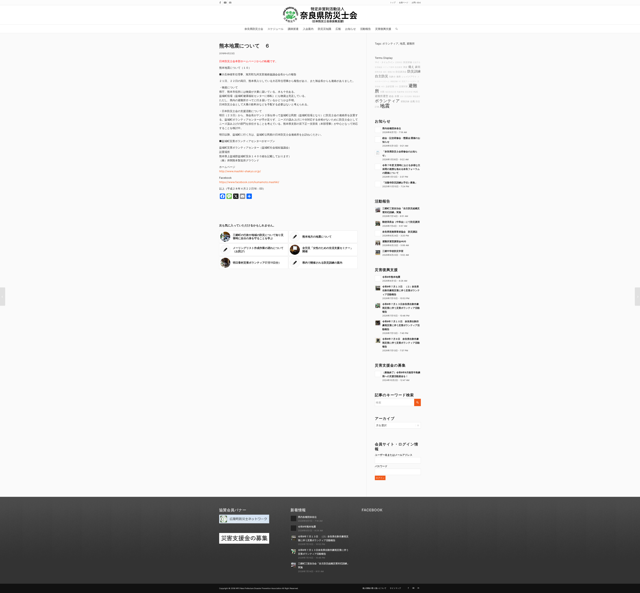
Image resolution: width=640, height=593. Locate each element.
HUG (415, 92)
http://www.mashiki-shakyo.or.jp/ (240, 171)
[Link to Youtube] (225, 2)
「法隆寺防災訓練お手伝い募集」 (399, 182)
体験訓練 (394, 81)
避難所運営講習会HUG (394, 241)
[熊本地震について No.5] (2, 296)
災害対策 (403, 86)
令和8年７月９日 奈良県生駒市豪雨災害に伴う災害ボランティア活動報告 (401, 343)
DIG (396, 87)
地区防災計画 (390, 92)
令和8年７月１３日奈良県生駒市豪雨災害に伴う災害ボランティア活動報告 (401, 308)
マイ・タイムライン (384, 62)
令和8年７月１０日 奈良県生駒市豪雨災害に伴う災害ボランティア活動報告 (401, 325)
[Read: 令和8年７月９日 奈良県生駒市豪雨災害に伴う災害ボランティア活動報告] (378, 340)
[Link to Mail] (230, 2)
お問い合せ (416, 2)
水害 (396, 96)
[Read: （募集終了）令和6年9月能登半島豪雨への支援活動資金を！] (378, 374)
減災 (385, 72)
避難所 (411, 43)
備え (411, 67)
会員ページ (403, 2)
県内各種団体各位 (391, 128)
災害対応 (398, 62)
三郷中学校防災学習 (392, 251)
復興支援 (378, 72)
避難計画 (391, 72)
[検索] (395, 29)
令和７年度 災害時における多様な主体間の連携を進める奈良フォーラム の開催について (401, 169)
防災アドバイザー (409, 81)
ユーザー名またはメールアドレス (393, 454)
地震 (402, 43)
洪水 (402, 96)
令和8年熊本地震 (391, 277)
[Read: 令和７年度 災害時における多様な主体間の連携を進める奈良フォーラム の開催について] (378, 167)
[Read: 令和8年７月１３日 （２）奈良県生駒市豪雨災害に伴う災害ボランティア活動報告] (378, 288)
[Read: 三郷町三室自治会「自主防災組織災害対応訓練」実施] (378, 210)
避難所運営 (381, 96)
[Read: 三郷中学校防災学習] (378, 253)
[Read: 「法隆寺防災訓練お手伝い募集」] (378, 184)
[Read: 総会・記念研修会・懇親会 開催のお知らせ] (378, 140)
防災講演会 (401, 72)
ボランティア (390, 43)
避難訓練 (405, 101)
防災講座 (408, 96)
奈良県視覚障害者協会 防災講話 (399, 231)
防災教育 (398, 67)
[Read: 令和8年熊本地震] (378, 278)
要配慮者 (416, 96)
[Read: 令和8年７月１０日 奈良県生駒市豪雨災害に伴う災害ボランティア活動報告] (378, 323)
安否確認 (378, 67)
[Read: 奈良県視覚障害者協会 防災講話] (378, 233)
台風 (412, 101)
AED (383, 87)
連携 (398, 76)
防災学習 (408, 92)
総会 (391, 96)
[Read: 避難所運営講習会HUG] (378, 243)
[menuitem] (392, 2)
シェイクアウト (409, 76)
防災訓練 (414, 71)
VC (399, 81)
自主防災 (381, 76)
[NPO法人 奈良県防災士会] (320, 15)
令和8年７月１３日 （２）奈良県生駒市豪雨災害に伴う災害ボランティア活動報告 (401, 290)
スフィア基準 (388, 67)
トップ (393, 2)
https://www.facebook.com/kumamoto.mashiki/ (249, 182)
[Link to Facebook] (220, 2)
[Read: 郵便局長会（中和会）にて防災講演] (378, 223)
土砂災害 (390, 86)
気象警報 (400, 92)
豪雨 (417, 67)
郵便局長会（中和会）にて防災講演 (401, 222)
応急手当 (416, 62)
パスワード (381, 466)
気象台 (392, 76)
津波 (405, 67)
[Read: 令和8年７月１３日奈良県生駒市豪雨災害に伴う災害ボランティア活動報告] (378, 306)
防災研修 (407, 62)
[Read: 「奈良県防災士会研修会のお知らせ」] (378, 153)
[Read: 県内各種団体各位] (378, 130)
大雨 (382, 92)
